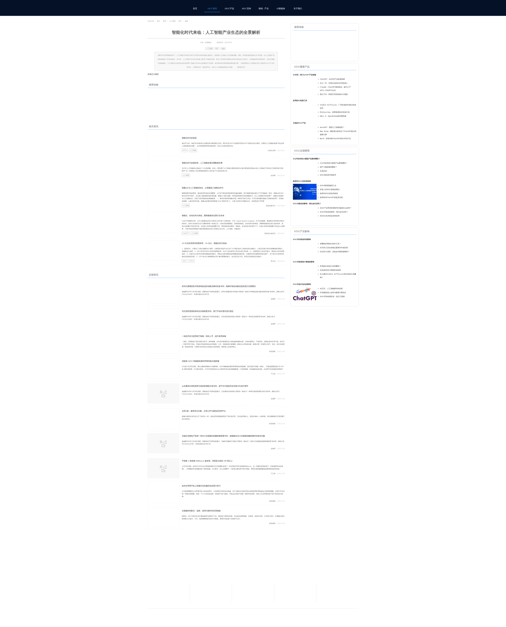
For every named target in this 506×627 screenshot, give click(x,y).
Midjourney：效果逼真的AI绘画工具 (335, 112)
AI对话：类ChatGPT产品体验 (304, 75)
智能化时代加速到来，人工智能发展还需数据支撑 (202, 163)
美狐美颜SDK (271, 206)
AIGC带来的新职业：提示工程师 (332, 296)
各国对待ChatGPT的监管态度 (331, 197)
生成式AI (323, 171)
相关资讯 (153, 126)
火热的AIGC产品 (299, 123)
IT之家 (273, 374)
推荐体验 (153, 84)
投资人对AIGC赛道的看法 (330, 189)
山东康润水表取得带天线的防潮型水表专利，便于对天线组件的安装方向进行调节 (215, 386)
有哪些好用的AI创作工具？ (330, 244)
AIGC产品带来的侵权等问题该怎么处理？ (336, 208)
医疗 (180, 21)
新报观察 (272, 351)
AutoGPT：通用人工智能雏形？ (332, 127)
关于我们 (298, 8)
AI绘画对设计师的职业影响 (330, 270)
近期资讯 (153, 274)
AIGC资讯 (212, 8)
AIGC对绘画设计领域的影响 (303, 262)
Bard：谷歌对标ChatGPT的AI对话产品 (335, 138)
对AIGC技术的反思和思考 (330, 216)
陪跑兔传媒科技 (270, 233)
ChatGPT (186, 233)
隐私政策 (337, 587)
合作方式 (253, 587)
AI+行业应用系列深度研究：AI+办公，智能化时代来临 (204, 243)
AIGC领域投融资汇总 (328, 185)
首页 (195, 8)
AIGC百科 (246, 8)
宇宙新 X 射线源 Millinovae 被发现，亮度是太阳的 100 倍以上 (207, 461)
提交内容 (253, 598)
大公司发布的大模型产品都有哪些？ (306, 159)
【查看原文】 (241, 67)
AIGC (185, 261)
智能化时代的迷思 (189, 138)
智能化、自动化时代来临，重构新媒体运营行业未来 (203, 216)
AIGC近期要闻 (302, 150)
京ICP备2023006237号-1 (284, 614)
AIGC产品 (229, 8)
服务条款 (337, 591)
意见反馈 (295, 587)
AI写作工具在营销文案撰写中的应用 (334, 248)
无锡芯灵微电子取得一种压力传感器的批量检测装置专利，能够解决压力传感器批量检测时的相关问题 (223, 436)
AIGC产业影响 (302, 231)
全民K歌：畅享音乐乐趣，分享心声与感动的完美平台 (204, 411)
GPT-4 (185, 150)
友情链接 (253, 594)
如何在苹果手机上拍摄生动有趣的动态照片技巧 (201, 486)
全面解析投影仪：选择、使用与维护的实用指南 (201, 511)
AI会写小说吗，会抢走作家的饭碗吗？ (334, 252)
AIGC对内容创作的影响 (302, 239)
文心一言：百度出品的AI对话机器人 (334, 83)
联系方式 (211, 591)
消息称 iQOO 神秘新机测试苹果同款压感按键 (200, 361)
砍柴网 (273, 175)
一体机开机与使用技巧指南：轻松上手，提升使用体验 (204, 336)
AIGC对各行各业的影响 (302, 284)
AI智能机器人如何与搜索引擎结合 (333, 293)
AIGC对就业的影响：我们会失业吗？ (307, 204)
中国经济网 (272, 151)
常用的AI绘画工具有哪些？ (330, 266)
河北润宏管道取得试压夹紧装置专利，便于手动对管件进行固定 (207, 311)
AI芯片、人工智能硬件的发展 (331, 289)
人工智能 (172, 21)
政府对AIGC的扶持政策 (302, 181)
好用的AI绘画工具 (300, 100)
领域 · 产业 (264, 8)
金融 (186, 21)
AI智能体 (280, 8)
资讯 (164, 21)
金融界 (273, 299)
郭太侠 (273, 261)
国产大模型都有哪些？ (328, 167)
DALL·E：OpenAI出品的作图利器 (333, 116)
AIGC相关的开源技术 (328, 175)
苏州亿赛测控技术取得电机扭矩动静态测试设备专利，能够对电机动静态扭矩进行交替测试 (219, 286)
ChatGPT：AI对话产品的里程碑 (332, 79)
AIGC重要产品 (302, 66)
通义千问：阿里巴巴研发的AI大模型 (334, 94)
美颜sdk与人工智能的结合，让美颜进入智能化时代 (202, 188)
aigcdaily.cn (232, 614)
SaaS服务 (253, 591)
